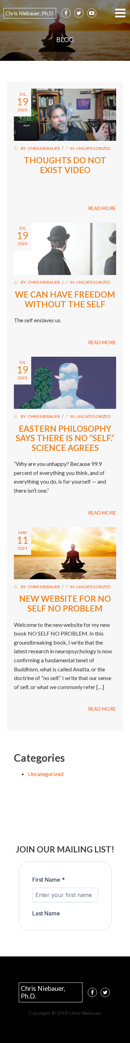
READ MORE (102, 208)
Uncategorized (93, 148)
